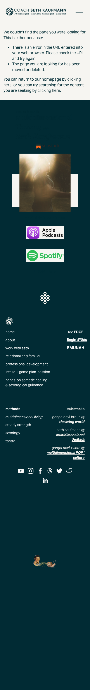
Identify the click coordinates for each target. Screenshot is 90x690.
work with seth (17, 348)
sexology (12, 433)
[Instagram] (31, 471)
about (10, 340)
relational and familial (22, 356)
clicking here (49, 90)
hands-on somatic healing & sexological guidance (26, 382)
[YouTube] (21, 471)
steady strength (18, 425)
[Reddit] (69, 471)
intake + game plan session (27, 372)
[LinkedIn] (45, 480)
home (10, 332)
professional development (26, 364)
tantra (10, 441)
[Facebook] (40, 471)
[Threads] (50, 471)
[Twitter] (59, 471)
